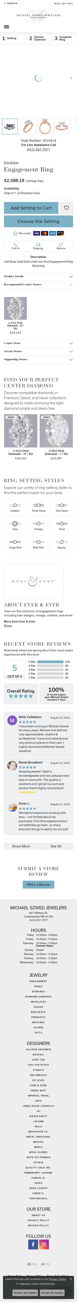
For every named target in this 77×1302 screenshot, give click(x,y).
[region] (38, 78)
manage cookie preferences (37, 1283)
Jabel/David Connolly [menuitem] (38, 1106)
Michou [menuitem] (38, 1142)
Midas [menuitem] (38, 1147)
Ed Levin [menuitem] (38, 1080)
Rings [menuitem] (39, 986)
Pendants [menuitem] (38, 1017)
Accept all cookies (52, 1292)
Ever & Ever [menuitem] (38, 1085)
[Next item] (69, 438)
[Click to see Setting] (12, 38)
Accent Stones (13, 351)
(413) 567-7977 (38, 149)
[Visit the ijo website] (45, 1264)
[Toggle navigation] (6, 26)
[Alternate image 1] (10, 126)
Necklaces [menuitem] (38, 1002)
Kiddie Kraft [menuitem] (38, 1116)
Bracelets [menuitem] (38, 1012)
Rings (8, 625)
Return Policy (38, 1225)
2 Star (32, 673)
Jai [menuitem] (39, 1111)
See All (56, 846)
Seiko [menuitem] (38, 1183)
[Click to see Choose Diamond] (37, 38)
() (67, 661)
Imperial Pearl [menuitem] (38, 1095)
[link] (63, 3)
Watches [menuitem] (38, 1022)
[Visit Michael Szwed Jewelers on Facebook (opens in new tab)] (33, 1244)
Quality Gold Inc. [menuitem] (38, 1167)
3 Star (32, 669)
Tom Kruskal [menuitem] (38, 1198)
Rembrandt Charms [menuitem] (38, 1173)
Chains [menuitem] (39, 1007)
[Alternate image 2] (28, 126)
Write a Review (38, 884)
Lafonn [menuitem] (38, 1121)
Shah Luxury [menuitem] (38, 1188)
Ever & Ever (11, 162)
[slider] (38, 78)
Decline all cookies (25, 1292)
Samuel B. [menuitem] (38, 1178)
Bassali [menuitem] (38, 1054)
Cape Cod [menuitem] (38, 1060)
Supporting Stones (15, 359)
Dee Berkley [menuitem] (38, 1075)
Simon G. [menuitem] (38, 1193)
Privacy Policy (38, 1220)
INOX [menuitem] (38, 1101)
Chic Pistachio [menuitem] (38, 1065)
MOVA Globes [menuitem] (38, 1152)
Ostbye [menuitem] (38, 1162)
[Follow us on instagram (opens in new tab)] (44, 1244)
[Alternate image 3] (45, 126)
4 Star (32, 665)
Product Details (13, 276)
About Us (38, 1215)
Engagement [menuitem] (38, 981)
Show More (21, 846)
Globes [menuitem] (38, 1027)
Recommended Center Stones (22, 284)
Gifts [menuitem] (38, 1032)
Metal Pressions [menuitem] (38, 1137)
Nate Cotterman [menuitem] (38, 1157)
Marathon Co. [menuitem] (38, 1131)
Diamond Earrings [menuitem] (38, 996)
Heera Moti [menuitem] (39, 1090)
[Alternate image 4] (62, 126)
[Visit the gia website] (32, 1264)
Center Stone (12, 343)
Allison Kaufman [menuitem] (38, 1049)
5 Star (32, 661)
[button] (10, 3)
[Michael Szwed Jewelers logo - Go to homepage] (38, 15)
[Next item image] (71, 78)
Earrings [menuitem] (38, 991)
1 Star (32, 677)
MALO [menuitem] (38, 1126)
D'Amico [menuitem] (38, 1070)
